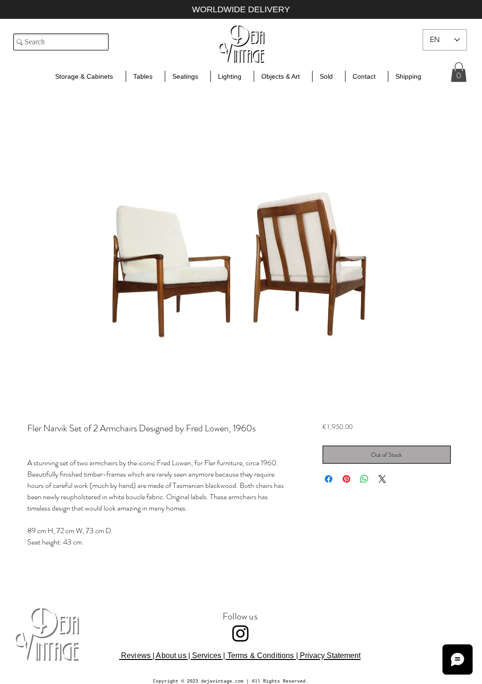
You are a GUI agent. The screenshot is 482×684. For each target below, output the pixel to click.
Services (206, 655)
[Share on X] (382, 479)
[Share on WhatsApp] (364, 479)
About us (171, 655)
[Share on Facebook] (328, 479)
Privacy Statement (330, 655)
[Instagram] (240, 633)
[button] (458, 72)
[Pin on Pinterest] (346, 479)
